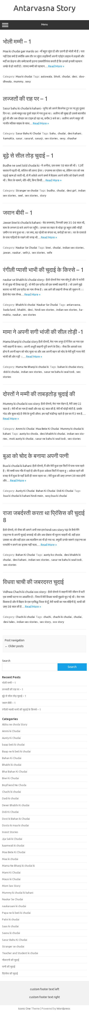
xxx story (58, 621)
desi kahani (74, 133)
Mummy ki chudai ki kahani (17, 892)
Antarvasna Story (44, 8)
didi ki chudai (11, 371)
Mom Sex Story (11, 885)
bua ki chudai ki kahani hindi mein (23, 495)
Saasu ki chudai (11, 932)
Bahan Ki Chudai (45, 490)
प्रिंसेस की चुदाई (10, 973)
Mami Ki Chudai (11, 872)
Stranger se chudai (27, 190)
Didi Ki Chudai (65, 490)
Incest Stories (10, 831)
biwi (48, 247)
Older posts (14, 646)
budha (51, 190)
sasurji (39, 138)
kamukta (8, 138)
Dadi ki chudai (10, 798)
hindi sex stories (44, 309)
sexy (28, 81)
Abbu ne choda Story (14, 724)
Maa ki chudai (24, 76)
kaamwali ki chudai (13, 845)
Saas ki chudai (10, 926)
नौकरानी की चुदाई (10, 959)
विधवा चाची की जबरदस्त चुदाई (33, 582)
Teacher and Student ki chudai (20, 953)
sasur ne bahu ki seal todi (59, 371)
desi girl (71, 190)
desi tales (9, 621)
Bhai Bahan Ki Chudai (14, 771)
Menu (44, 24)
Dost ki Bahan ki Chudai (16, 818)
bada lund (9, 309)
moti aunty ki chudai (21, 438)
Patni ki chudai (10, 919)
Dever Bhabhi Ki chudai (15, 805)
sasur (19, 138)
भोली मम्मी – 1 (17, 41)
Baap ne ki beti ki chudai (16, 751)
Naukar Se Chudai (26, 247)
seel (20, 195)
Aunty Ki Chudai (25, 490)
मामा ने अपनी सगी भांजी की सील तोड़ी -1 (43, 332)
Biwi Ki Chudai (10, 778)
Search (6, 660)
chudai (66, 76)
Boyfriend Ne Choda (14, 785)
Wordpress (63, 1008)
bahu (53, 133)
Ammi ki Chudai (25, 428)
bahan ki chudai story (70, 366)
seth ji (26, 252)
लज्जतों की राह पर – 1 (25, 98)
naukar (16, 252)
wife (49, 252)
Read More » (56, 66)
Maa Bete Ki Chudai (47, 428)
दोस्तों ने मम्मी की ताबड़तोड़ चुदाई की (39, 394)
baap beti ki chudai (13, 744)
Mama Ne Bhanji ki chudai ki (32, 366)
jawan (6, 252)
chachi (47, 616)
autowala (46, 76)
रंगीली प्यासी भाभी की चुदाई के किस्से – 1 (43, 269)
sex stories (51, 138)
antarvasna (73, 304)
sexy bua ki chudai (56, 495)
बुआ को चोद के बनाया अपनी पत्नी (36, 456)
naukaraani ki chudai (14, 906)
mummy (18, 81)
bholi (57, 76)
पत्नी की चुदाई (8, 966)
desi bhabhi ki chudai (52, 433)
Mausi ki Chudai (11, 879)
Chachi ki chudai (25, 616)
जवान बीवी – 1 (18, 212)
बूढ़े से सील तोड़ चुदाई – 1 (28, 155)
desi (74, 76)
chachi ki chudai (62, 616)
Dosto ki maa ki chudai (15, 825)
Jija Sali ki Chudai (12, 838)
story (43, 195)
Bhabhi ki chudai (25, 304)
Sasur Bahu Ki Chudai (28, 133)
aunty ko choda (28, 433)
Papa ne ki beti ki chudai (16, 912)
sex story (45, 621)
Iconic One (24, 1008)
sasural (28, 138)
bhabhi (21, 309)
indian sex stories (73, 247)
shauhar (72, 138)
